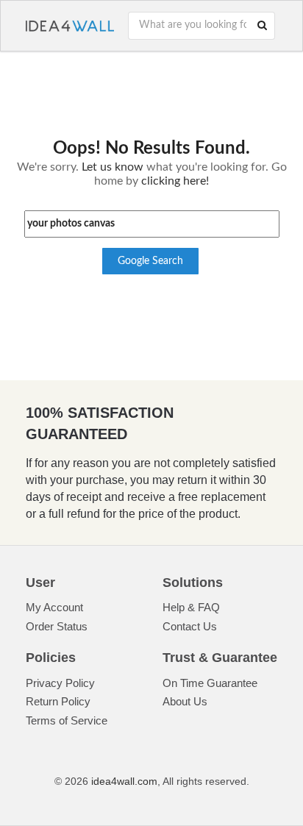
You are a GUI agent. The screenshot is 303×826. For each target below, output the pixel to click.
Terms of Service (66, 720)
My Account (54, 607)
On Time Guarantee (210, 683)
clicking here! (175, 181)
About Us (185, 701)
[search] (262, 26)
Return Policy (58, 701)
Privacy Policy (60, 683)
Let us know (112, 167)
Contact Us (190, 626)
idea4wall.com (124, 781)
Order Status (57, 626)
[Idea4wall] (64, 26)
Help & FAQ (191, 607)
